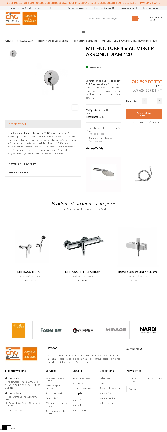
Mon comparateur (80, 410)
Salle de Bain (105, 378)
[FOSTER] (51, 330)
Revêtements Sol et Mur (110, 388)
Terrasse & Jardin (107, 393)
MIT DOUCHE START (30, 271)
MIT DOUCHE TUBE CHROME (83, 271)
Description (17, 124)
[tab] (43, 124)
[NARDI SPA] (148, 330)
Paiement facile (52, 398)
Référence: (92, 116)
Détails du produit (22, 164)
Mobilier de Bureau (107, 403)
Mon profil (76, 400)
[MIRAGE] (115, 330)
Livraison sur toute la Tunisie (55, 379)
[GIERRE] (83, 330)
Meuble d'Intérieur (107, 398)
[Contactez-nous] (46, 8)
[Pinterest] (93, 61)
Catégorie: (92, 110)
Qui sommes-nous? (81, 378)
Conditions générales (81, 388)
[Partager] (87, 61)
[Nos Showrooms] (52, 8)
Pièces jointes (18, 172)
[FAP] (18, 330)
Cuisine (102, 383)
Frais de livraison (96, 133)
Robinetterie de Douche (30, 276)
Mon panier (77, 405)
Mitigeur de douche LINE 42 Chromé (136, 271)
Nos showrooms (96, 141)
